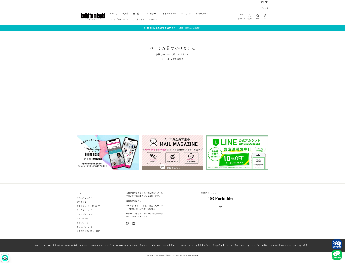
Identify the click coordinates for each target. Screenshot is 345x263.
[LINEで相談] (337, 255)
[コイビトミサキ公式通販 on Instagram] (127, 223)
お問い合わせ (82, 219)
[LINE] (133, 223)
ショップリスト (203, 13)
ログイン (153, 19)
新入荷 (125, 13)
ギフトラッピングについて (88, 206)
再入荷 (136, 13)
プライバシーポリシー (86, 227)
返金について (82, 223)
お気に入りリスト (84, 198)
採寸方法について (84, 210)
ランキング (186, 13)
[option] (172, 28)
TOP (79, 194)
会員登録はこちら (134, 201)
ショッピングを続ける (172, 59)
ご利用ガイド (138, 19)
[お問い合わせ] (337, 244)
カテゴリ (114, 13)
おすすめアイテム (169, 13)
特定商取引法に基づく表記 (88, 231)
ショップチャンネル (119, 19)
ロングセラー (150, 13)
